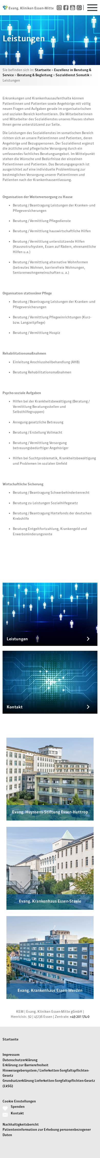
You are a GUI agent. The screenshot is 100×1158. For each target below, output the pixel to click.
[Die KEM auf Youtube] (73, 7)
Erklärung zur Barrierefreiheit (25, 1065)
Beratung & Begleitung (34, 75)
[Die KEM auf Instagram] (60, 7)
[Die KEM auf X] (80, 7)
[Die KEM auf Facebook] (66, 7)
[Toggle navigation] (92, 7)
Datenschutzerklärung (20, 1060)
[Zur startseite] (28, 7)
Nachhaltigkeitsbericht (21, 1124)
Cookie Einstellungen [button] (19, 1101)
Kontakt (17, 1113)
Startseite (43, 70)
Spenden (18, 1106)
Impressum (11, 1054)
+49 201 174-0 (79, 1016)
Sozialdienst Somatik (72, 75)
